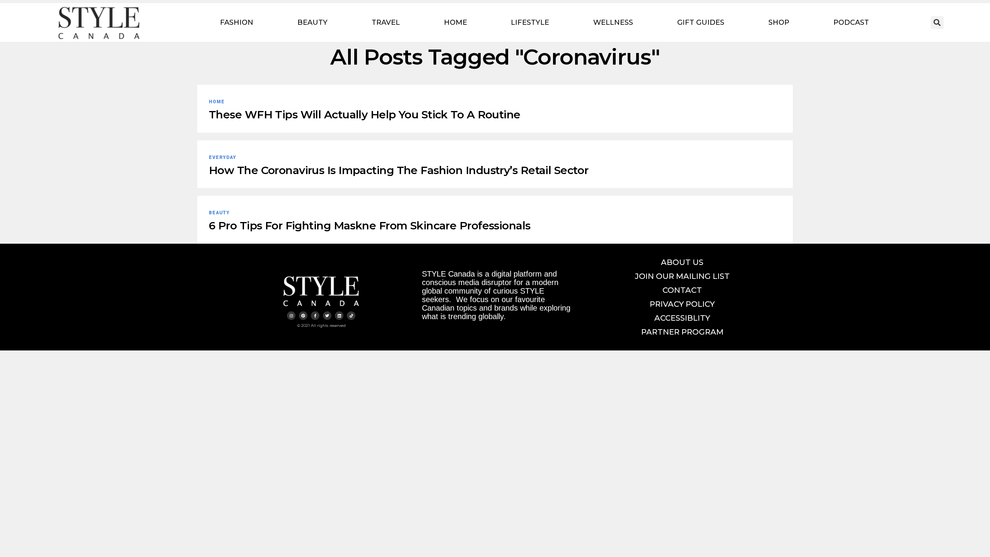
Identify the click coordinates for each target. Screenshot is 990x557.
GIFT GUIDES (700, 22)
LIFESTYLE (530, 22)
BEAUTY (312, 22)
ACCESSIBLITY (682, 318)
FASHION (236, 22)
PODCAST (851, 22)
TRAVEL (386, 22)
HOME (455, 22)
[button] (937, 22)
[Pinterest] (303, 315)
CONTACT (682, 290)
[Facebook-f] (315, 315)
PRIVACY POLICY (682, 304)
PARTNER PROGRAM (682, 332)
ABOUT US (682, 262)
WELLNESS (613, 22)
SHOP (778, 22)
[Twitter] (327, 315)
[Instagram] (291, 315)
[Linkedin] (339, 315)
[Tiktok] (351, 315)
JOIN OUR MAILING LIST (682, 276)
